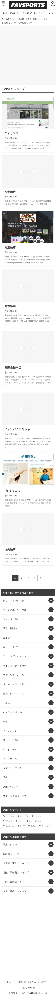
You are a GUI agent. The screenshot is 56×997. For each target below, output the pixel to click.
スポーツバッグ (11, 786)
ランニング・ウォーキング (17, 656)
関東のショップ (11, 844)
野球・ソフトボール (13, 675)
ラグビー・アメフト (13, 768)
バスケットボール (12, 712)
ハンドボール (10, 749)
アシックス (9, 816)
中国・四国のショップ (15, 881)
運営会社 (22, 982)
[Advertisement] (28, 55)
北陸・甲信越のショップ (16, 872)
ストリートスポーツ (13, 740)
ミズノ (33, 826)
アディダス (24, 816)
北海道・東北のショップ (16, 863)
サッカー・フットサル (15, 684)
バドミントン (10, 730)
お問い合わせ (29, 988)
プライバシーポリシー (39, 982)
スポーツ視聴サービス (15, 796)
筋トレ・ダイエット (13, 647)
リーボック (45, 826)
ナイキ (20, 821)
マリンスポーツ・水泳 (15, 610)
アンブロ (37, 816)
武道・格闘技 (10, 628)
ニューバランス (35, 821)
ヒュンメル (9, 826)
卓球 (5, 721)
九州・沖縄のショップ (15, 891)
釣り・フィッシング (13, 600)
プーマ (22, 826)
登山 (5, 777)
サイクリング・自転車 (15, 665)
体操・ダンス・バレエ (15, 693)
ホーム (12, 982)
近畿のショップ (11, 854)
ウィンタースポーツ (13, 619)
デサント (8, 821)
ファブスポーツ (22, 993)
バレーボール (10, 758)
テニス (6, 703)
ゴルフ (6, 637)
